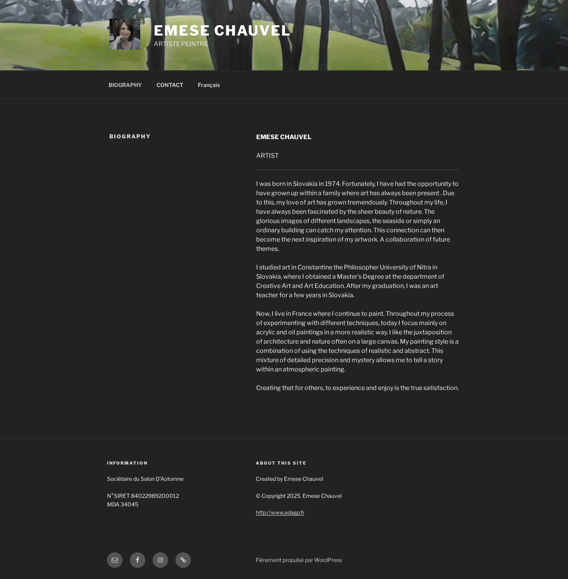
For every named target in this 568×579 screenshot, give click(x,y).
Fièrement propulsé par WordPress (299, 560)
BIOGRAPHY (125, 85)
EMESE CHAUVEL (222, 30)
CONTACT (169, 85)
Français (209, 85)
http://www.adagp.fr (280, 512)
